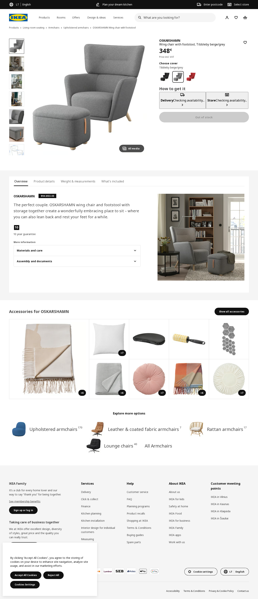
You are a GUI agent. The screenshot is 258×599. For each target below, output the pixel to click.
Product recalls (136, 513)
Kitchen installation (93, 520)
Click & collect (89, 499)
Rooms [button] (61, 17)
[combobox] (173, 17)
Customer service (137, 492)
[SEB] (119, 571)
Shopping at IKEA (137, 520)
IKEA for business (179, 520)
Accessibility (173, 591)
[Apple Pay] (143, 571)
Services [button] (118, 17)
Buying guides (135, 535)
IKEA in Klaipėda (220, 511)
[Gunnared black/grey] (165, 77)
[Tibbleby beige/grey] (178, 77)
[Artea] (131, 571)
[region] (88, 97)
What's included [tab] (112, 181)
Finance (85, 506)
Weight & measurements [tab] (78, 181)
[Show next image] (139, 97)
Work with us (177, 542)
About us (174, 492)
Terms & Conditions (139, 528)
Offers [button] (76, 17)
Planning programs (138, 506)
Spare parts (134, 542)
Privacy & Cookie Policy (221, 591)
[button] (88, 97)
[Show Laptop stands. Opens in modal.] (149, 339)
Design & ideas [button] (96, 17)
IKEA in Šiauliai (219, 518)
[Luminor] (108, 571)
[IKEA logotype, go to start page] (18, 17)
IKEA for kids (176, 499)
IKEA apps (175, 535)
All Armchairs (158, 446)
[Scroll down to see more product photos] (17, 155)
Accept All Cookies (26, 575)
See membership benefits (24, 501)
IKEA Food (175, 513)
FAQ (129, 499)
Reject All (53, 575)
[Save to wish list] (245, 42)
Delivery (86, 492)
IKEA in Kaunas (220, 504)
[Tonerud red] (191, 77)
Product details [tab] (44, 181)
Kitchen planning (91, 513)
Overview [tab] (21, 181)
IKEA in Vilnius (219, 497)
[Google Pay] (154, 571)
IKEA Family (176, 528)
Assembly (87, 546)
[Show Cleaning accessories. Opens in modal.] (189, 339)
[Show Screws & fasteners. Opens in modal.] (229, 339)
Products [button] (44, 17)
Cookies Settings (25, 584)
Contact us (243, 591)
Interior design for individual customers (98, 530)
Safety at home (178, 506)
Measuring (87, 539)
